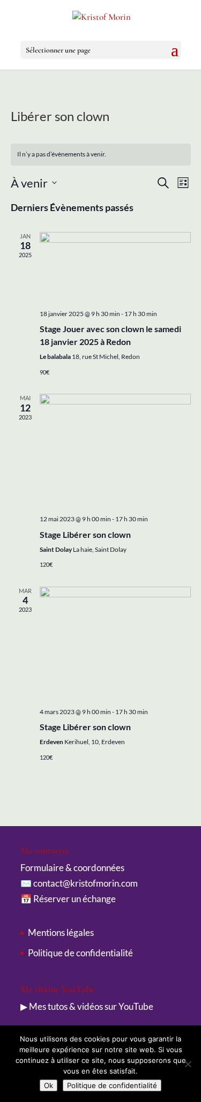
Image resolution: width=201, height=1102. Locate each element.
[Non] (187, 1064)
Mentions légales (61, 932)
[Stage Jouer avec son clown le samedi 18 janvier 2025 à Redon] (115, 266)
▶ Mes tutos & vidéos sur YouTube (86, 1006)
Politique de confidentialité (80, 952)
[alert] (101, 155)
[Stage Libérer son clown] (115, 450)
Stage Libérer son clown (85, 534)
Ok (48, 1085)
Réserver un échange (74, 898)
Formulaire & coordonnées (72, 867)
